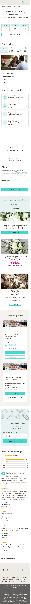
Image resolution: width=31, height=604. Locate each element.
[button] (26, 2)
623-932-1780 (16, 150)
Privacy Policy (8, 579)
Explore (9, 6)
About (14, 6)
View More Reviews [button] (8, 558)
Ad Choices (24, 581)
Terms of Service (21, 579)
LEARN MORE (15, 208)
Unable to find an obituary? (15, 293)
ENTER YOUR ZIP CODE (10, 432)
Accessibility (6, 581)
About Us (6, 577)
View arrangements (15, 265)
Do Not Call (15, 581)
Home (3, 6)
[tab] (4, 50)
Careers (24, 577)
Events (19, 6)
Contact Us (15, 577)
